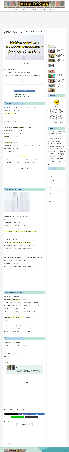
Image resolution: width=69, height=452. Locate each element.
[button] (31, 417)
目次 (23, 90)
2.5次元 (9, 409)
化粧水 (23, 409)
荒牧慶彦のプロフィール (20, 93)
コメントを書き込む (24, 424)
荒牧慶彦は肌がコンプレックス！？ (22, 96)
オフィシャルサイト (8, 107)
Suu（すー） (57, 106)
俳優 (6, 409)
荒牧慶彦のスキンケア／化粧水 (21, 94)
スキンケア (19, 409)
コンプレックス (14, 409)
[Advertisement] (34, 19)
